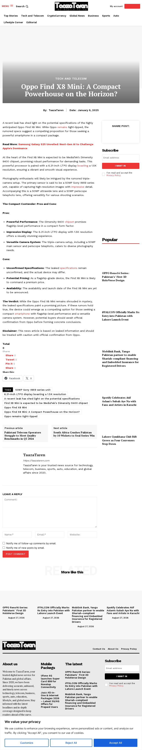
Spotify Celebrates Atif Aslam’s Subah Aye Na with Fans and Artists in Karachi (119, 401)
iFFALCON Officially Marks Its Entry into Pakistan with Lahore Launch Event (120, 315)
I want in (120, 166)
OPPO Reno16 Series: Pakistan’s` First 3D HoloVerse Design (115, 276)
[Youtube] (44, 478)
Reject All (71, 742)
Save (127, 135)
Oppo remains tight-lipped (21, 416)
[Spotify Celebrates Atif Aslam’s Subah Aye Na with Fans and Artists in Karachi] (120, 382)
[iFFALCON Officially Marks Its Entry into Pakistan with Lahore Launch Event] (120, 297)
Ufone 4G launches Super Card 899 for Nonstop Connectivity (50, 681)
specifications (68, 268)
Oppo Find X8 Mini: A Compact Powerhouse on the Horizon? (42, 412)
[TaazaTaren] (11, 466)
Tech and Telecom (71, 78)
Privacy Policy (113, 175)
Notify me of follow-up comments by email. (31, 543)
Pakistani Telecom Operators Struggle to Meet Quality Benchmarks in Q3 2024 (22, 435)
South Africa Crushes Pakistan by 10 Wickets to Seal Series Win (74, 434)
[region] (71, 733)
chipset (69, 221)
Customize (26, 742)
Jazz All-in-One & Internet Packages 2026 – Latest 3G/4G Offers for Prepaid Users (50, 699)
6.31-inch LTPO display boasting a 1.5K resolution (35, 394)
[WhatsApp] (134, 134)
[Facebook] (24, 478)
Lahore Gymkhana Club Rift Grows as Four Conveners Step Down (119, 440)
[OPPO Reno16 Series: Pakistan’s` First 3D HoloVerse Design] (120, 258)
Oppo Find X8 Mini (15, 407)
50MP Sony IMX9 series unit (32, 389)
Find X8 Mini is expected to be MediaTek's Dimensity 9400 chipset (46, 403)
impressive (77, 186)
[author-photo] (5, 618)
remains (62, 127)
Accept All (115, 742)
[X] (37, 478)
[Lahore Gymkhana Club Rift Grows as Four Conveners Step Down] (120, 421)
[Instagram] (31, 478)
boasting (82, 165)
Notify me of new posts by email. (25, 547)
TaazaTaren (56, 110)
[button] (22, 6)
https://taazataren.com (36, 460)
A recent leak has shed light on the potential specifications (42, 398)
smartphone (22, 313)
